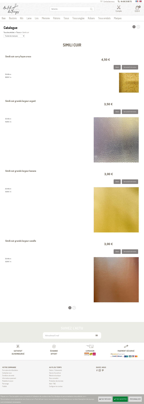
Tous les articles (9, 32)
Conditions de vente (8, 375)
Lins (36, 18)
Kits (21, 18)
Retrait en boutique (55, 375)
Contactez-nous (7, 373)
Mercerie (46, 18)
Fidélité (4, 386)
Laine (29, 18)
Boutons (13, 18)
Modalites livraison (7, 381)
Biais (4, 18)
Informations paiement (9, 378)
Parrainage (5, 384)
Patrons (56, 18)
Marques (118, 18)
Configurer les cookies (55, 386)
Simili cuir (25, 32)
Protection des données (56, 381)
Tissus (66, 18)
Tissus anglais (78, 18)
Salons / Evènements (55, 370)
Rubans (91, 18)
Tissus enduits (104, 18)
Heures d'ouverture (55, 373)
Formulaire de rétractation (10, 370)
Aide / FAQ (52, 384)
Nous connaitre (53, 378)
